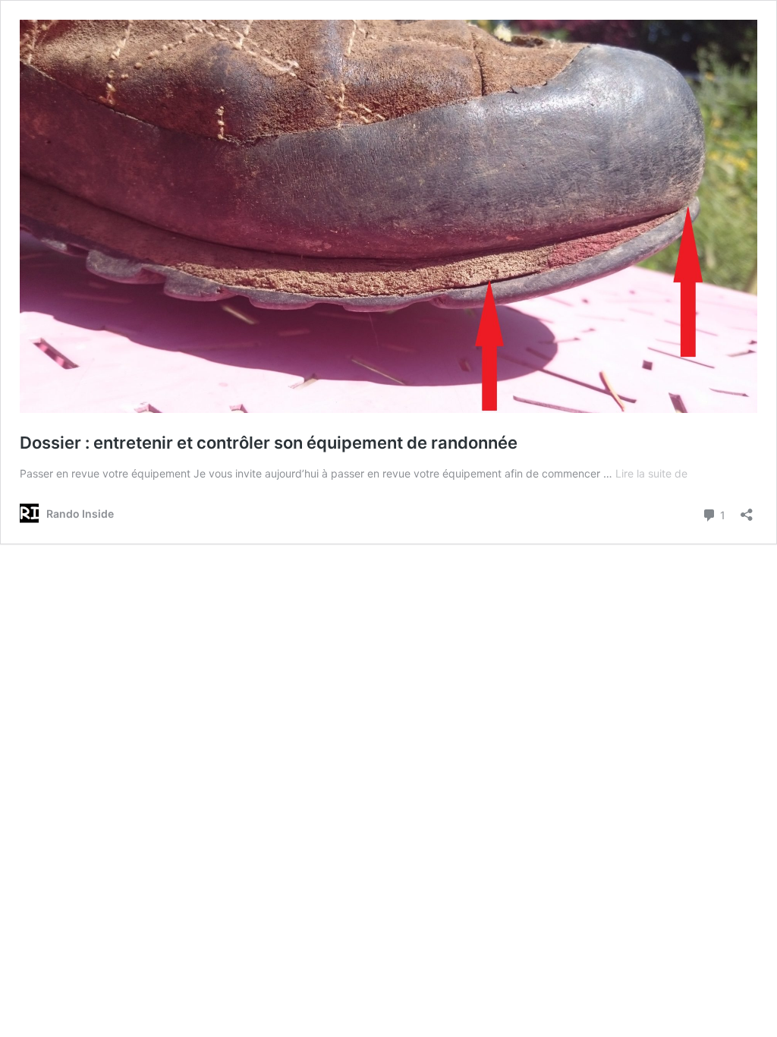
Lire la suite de (651, 473)
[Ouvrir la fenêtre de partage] (746, 510)
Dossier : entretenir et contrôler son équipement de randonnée (268, 442)
